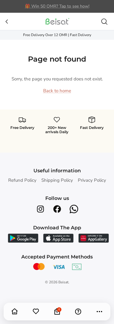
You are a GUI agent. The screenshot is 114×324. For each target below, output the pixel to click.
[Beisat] (57, 21)
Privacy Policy (92, 180)
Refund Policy (22, 180)
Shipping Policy (57, 180)
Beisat (63, 282)
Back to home (57, 91)
